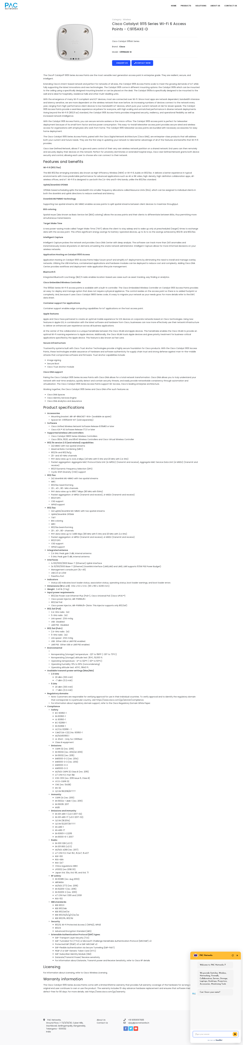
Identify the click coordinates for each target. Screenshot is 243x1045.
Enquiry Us (122, 63)
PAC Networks (206, 955)
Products (186, 5)
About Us (215, 5)
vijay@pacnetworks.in (138, 1022)
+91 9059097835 (136, 1019)
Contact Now (143, 63)
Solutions (200, 5)
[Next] (101, 42)
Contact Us (230, 5)
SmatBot (219, 1040)
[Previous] (48, 42)
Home (173, 5)
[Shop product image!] (74, 42)
